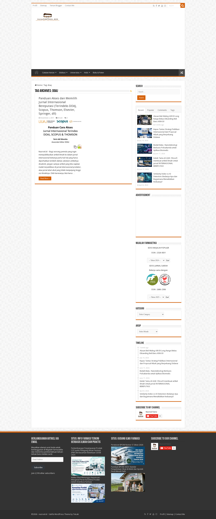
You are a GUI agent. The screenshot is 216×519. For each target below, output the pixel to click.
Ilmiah (60, 118)
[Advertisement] (108, 44)
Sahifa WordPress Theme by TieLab (64, 514)
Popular (150, 110)
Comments (162, 110)
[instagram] (165, 6)
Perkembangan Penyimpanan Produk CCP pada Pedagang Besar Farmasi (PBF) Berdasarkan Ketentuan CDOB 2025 (86, 451)
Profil (35, 6)
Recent (141, 110)
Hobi (86, 72)
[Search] (182, 5)
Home (36, 72)
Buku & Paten (98, 72)
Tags (172, 110)
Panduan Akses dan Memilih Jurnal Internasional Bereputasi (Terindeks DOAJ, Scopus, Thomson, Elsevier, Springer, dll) (58, 106)
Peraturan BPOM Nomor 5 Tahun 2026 (127, 445)
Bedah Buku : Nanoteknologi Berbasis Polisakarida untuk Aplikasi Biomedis (165, 147)
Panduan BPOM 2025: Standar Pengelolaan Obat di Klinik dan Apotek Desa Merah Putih (127, 469)
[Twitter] (159, 6)
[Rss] (154, 6)
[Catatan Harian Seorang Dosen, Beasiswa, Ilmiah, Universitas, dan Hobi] (47, 16)
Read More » (45, 178)
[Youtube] (162, 6)
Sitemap (43, 6)
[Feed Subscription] (131, 91)
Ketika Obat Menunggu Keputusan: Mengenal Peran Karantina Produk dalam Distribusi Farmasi (85, 479)
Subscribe (38, 467)
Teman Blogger (56, 6)
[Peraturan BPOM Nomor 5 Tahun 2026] (128, 456)
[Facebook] (156, 6)
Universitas (74, 72)
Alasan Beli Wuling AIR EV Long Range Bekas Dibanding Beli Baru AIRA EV (166, 119)
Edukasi (62, 72)
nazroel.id (43, 514)
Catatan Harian (48, 72)
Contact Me (69, 6)
